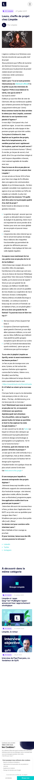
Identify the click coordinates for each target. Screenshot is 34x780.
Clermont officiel (22, 84)
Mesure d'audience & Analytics (11, 762)
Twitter (6, 547)
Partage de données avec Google (12, 770)
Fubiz (26, 429)
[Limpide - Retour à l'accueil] (4, 4)
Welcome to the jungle (13, 471)
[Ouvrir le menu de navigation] (30, 4)
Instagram (7, 550)
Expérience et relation (9, 768)
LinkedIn (7, 544)
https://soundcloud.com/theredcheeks (17, 384)
